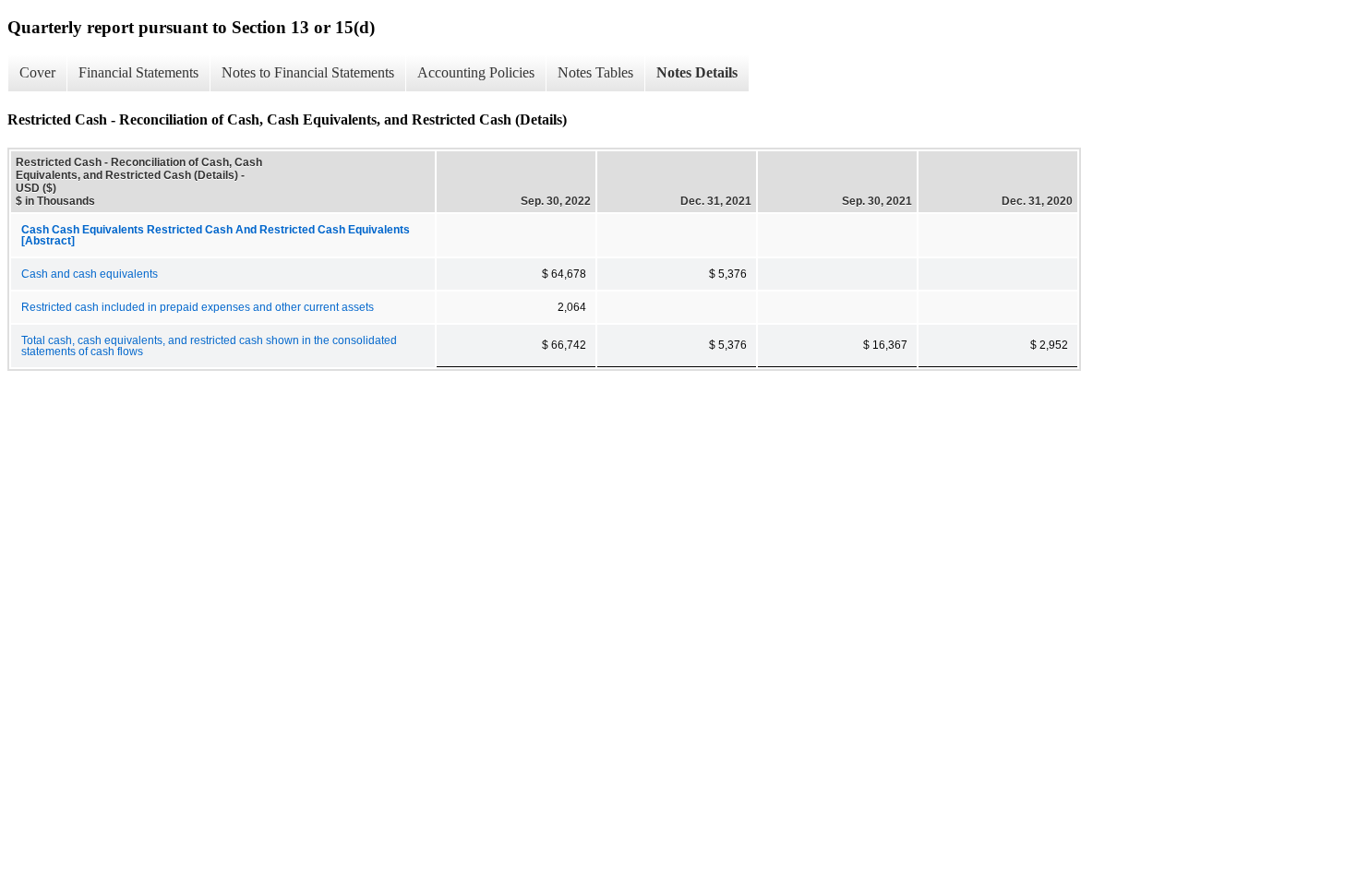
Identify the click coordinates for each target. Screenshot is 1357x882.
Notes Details (697, 72)
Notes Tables (595, 72)
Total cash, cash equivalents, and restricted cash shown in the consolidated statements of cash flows (209, 346)
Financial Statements (138, 72)
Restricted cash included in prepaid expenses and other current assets (197, 307)
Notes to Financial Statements (308, 72)
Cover (37, 72)
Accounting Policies (475, 72)
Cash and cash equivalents (89, 274)
